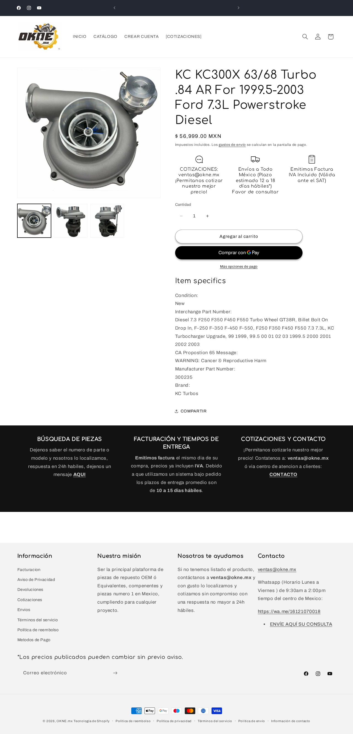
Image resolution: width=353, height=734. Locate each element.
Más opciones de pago (239, 267)
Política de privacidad (174, 721)
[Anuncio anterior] (114, 7)
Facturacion (29, 569)
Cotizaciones (29, 600)
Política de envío (251, 721)
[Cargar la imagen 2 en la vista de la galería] (70, 221)
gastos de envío (232, 145)
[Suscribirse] (115, 673)
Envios (23, 609)
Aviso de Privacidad (36, 579)
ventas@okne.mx (277, 569)
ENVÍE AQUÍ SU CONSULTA (301, 624)
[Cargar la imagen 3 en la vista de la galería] (107, 221)
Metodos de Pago (33, 640)
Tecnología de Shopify (91, 721)
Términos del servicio (37, 620)
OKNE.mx (65, 721)
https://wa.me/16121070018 (289, 611)
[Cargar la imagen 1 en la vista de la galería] (34, 221)
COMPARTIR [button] (194, 411)
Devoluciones (30, 589)
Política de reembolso (38, 630)
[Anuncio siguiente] (238, 7)
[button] (305, 36)
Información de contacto (290, 721)
